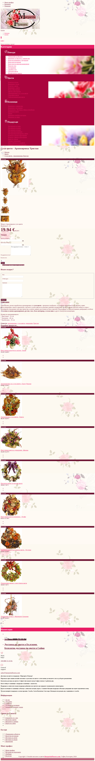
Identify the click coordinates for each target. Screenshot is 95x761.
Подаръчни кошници (15, 132)
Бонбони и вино (13, 112)
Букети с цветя (13, 86)
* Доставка (8, 702)
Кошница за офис (14, 117)
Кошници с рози (13, 84)
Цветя (6, 154)
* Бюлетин (8, 756)
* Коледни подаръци (11, 736)
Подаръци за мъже (14, 130)
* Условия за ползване (11, 705)
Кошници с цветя (14, 88)
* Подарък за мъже (10, 740)
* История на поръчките (12, 752)
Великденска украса (15, 73)
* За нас (7, 700)
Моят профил (9, 2)
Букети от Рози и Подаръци (17, 135)
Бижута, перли (13, 139)
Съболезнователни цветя (16, 97)
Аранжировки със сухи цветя (18, 93)
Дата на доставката (5, 238)
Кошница (7, 4)
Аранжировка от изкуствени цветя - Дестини (16, 550)
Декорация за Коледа (15, 57)
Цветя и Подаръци (14, 91)
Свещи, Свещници (14, 141)
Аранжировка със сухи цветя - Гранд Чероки (16, 384)
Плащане (7, 6)
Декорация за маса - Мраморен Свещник (14, 616)
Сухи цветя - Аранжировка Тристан (16, 156)
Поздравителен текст (5, 255)
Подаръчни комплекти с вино (18, 133)
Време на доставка (5, 242)
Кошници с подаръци (15, 108)
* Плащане (8, 703)
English (3, 30)
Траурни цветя (13, 71)
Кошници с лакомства (15, 106)
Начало (6, 152)
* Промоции (8, 741)
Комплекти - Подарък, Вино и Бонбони (21, 110)
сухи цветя (21, 323)
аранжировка (12, 323)
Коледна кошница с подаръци (18, 60)
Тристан (36, 323)
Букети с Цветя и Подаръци (17, 137)
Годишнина (12, 68)
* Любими (8, 754)
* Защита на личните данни (13, 707)
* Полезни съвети (10, 720)
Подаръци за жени (14, 128)
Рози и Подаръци (14, 90)
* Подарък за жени (10, 738)
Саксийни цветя (13, 95)
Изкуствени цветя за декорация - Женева (14, 450)
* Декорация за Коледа (12, 734)
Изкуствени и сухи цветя (16, 143)
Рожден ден (12, 66)
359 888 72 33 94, (7, 661)
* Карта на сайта (10, 723)
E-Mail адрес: (5, 278)
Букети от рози (13, 82)
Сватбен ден (12, 69)
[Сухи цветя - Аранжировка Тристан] (15, 187)
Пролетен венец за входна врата (11, 483)
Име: (3, 274)
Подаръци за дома (14, 126)
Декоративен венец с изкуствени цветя (14, 583)
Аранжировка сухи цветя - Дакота (12, 417)
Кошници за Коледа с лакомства (19, 58)
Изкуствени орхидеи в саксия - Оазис (13, 350)
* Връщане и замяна (11, 721)
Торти (10, 113)
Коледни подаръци (14, 62)
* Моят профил (9, 750)
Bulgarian (6, 33)
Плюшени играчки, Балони (17, 145)
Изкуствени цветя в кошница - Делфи (13, 517)
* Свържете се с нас (11, 718)
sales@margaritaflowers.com (10, 673)
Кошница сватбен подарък (17, 115)
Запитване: (4, 282)
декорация (29, 323)
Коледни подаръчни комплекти (18, 64)
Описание (5, 302)
